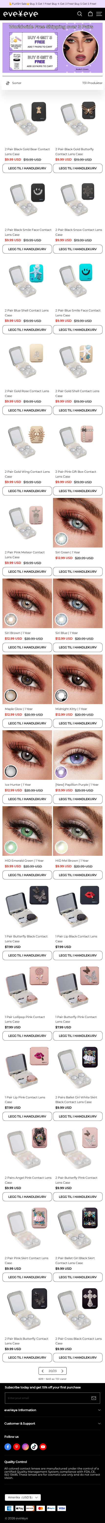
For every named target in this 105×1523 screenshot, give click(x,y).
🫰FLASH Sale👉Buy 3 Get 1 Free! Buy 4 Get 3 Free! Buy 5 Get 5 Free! (52, 3)
